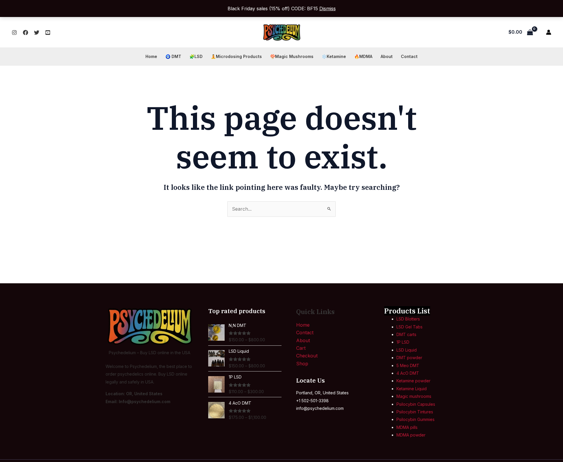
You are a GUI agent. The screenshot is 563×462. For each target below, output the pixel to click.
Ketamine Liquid (411, 388)
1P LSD (402, 342)
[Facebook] (25, 32)
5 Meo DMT (407, 365)
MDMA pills (407, 427)
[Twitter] (36, 32)
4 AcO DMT (407, 373)
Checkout (307, 356)
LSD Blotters (408, 318)
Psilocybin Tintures (414, 411)
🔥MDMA (363, 56)
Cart (301, 348)
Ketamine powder (413, 380)
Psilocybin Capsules (415, 404)
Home (151, 56)
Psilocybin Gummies (415, 419)
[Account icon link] (548, 32)
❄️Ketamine (334, 56)
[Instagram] (14, 32)
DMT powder (409, 357)
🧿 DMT (173, 56)
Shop (302, 363)
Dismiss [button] (327, 8)
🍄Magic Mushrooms (291, 56)
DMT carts (406, 334)
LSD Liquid (406, 349)
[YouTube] (47, 32)
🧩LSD (196, 56)
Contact (409, 56)
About (387, 56)
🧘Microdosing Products (236, 56)
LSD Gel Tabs (409, 326)
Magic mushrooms (413, 396)
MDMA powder (410, 434)
